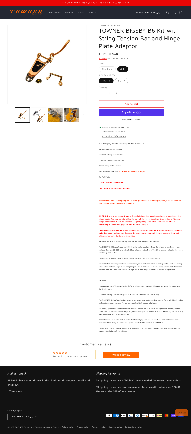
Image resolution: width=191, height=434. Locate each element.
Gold (122, 69)
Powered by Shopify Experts (47, 427)
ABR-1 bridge (142, 224)
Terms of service (99, 427)
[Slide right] (83, 115)
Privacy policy (83, 427)
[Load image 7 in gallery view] (71, 115)
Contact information (133, 427)
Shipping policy (115, 427)
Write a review (121, 354)
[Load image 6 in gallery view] (55, 115)
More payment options (131, 119)
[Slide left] (10, 115)
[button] (167, 12)
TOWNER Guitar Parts (24, 427)
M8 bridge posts (121, 224)
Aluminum (109, 70)
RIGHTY (106, 80)
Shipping (103, 58)
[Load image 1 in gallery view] (22, 115)
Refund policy (68, 427)
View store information (114, 136)
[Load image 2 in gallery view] (38, 115)
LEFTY (121, 80)
